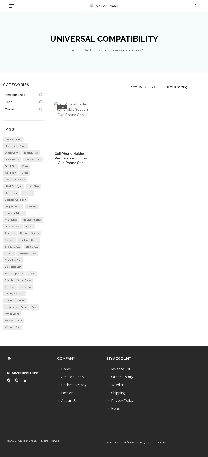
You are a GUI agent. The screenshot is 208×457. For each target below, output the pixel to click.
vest (34, 307)
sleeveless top (13, 260)
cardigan (10, 172)
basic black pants (15, 145)
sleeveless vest (13, 266)
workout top (12, 327)
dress (25, 172)
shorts (9, 253)
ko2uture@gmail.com (22, 373)
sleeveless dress (27, 253)
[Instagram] (25, 380)
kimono (27, 192)
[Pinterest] (16, 380)
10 (140, 87)
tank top (25, 286)
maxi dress (11, 219)
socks (31, 273)
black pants (12, 159)
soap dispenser (14, 273)
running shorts (29, 233)
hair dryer (11, 192)
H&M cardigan (13, 186)
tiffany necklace (14, 293)
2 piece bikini (13, 139)
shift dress (32, 246)
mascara (32, 206)
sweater (10, 286)
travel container (15, 300)
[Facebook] (8, 380)
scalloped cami (29, 239)
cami (25, 166)
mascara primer (14, 213)
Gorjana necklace (15, 179)
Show (133, 87)
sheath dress (12, 246)
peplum (10, 233)
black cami (12, 152)
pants (29, 226)
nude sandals (13, 226)
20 (146, 87)
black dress (31, 152)
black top (10, 166)
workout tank (13, 320)
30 (153, 87)
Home (70, 50)
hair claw (33, 186)
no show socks (32, 219)
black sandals (33, 159)
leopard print (13, 206)
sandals (9, 239)
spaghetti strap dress (18, 280)
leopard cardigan (15, 199)
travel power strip (16, 307)
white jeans (12, 313)
